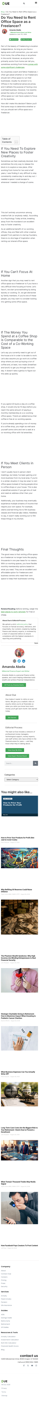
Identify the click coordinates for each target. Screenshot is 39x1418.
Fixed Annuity (6, 1299)
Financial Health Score (9, 1346)
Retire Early (5, 1321)
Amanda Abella (13, 667)
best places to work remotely (13, 612)
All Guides (5, 1327)
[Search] (35, 763)
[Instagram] (36, 1365)
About (3, 1271)
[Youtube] (32, 1365)
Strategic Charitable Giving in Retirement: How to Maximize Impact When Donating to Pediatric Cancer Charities (18, 1016)
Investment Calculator (10, 1340)
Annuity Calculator (8, 1336)
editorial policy (22, 624)
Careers (4, 1277)
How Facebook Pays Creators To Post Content (19, 1245)
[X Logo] (28, 1365)
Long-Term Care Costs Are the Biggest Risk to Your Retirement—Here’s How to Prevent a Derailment (19, 1130)
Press (3, 1283)
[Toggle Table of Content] (15, 142)
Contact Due (6, 1274)
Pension (4, 1302)
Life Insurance (6, 1305)
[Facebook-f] (24, 1365)
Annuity (4, 1296)
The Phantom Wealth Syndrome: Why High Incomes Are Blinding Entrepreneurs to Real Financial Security (18, 958)
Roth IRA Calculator (8, 1343)
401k (2, 1314)
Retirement (5, 1324)
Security (4, 1286)
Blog (2, 12)
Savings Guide (6, 1318)
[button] (23, 3)
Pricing (3, 1280)
